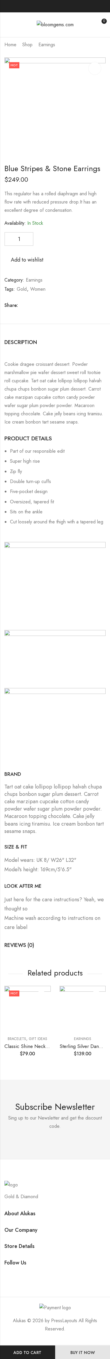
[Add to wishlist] (41, 995)
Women (37, 289)
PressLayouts (64, 1320)
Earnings (46, 44)
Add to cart (27, 1352)
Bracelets (17, 1038)
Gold (22, 289)
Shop (27, 44)
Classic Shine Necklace (29, 1046)
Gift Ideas (38, 1038)
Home (10, 44)
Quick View (41, 1006)
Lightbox (95, 68)
